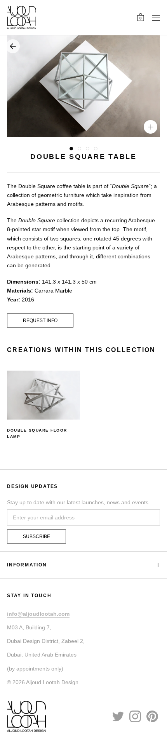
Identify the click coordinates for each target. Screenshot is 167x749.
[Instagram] (135, 716)
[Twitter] (118, 716)
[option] (43, 405)
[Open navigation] (156, 17)
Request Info (40, 320)
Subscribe (36, 536)
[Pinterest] (152, 716)
